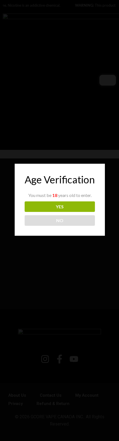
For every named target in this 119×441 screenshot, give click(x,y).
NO (59, 220)
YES (60, 206)
